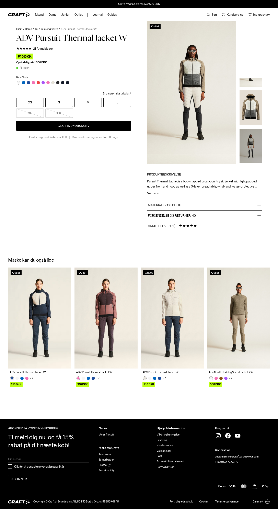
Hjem (19, 29)
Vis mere (153, 193)
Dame (28, 29)
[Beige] (17, 378)
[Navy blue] (12, 378)
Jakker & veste (49, 29)
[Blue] (22, 378)
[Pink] (27, 378)
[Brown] (221, 378)
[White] (144, 378)
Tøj (36, 29)
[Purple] (226, 378)
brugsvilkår (56, 466)
